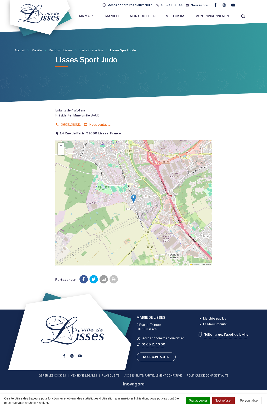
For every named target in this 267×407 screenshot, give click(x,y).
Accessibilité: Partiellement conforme (153, 375)
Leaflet (194, 264)
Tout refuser (223, 400)
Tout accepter (198, 400)
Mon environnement (213, 16)
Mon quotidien (143, 16)
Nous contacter (100, 124)
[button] (133, 198)
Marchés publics (214, 318)
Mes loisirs (175, 16)
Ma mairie (87, 16)
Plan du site (111, 375)
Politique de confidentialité (207, 375)
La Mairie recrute (215, 324)
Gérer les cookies (52, 375)
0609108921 (70, 124)
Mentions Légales (84, 375)
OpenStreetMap (205, 264)
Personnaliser (249, 400)
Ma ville (112, 16)
